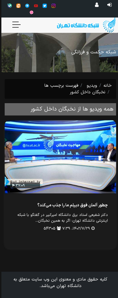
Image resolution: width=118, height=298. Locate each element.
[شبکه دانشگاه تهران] (80, 24)
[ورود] (108, 5)
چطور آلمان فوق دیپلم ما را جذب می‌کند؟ (71, 205)
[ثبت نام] (95, 5)
